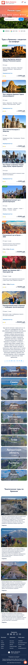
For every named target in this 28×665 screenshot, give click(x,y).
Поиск (21, 19)
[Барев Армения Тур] (9, 2)
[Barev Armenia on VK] (20, 634)
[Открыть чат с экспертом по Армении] (25, 662)
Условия (19, 646)
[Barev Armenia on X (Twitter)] (14, 634)
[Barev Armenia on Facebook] (8, 634)
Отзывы (2, 642)
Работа (2, 648)
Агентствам (12, 640)
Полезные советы (21, 644)
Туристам (11, 644)
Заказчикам (12, 637)
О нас (2, 640)
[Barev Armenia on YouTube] (11, 634)
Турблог (2, 646)
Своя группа (12, 642)
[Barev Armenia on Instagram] (17, 634)
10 (21, 361)
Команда (2, 644)
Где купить (11, 648)
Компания (3, 637)
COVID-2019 (20, 640)
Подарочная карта (13, 646)
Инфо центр (21, 637)
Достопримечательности (22, 642)
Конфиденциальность (22, 648)
